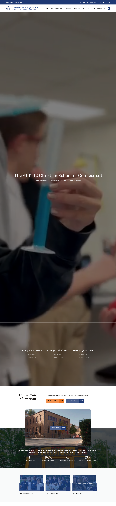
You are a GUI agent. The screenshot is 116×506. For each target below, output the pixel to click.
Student (7, 2)
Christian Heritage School (23, 8)
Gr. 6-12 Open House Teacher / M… (86, 351)
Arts (84, 8)
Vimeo (107, 2)
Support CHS (101, 8)
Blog (21, 2)
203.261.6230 (85, 2)
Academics (68, 8)
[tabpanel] (32, 484)
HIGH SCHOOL (78, 493)
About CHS (49, 8)
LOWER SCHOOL (26, 493)
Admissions (58, 8)
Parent (11, 2)
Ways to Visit (52, 400)
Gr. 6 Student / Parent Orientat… (60, 351)
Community (91, 8)
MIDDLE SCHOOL (52, 493)
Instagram (101, 2)
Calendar (17, 2)
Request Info (72, 400)
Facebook (98, 2)
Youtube (104, 2)
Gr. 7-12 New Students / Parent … (34, 351)
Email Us (94, 2)
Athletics (77, 8)
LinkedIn (109, 2)
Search (109, 8)
